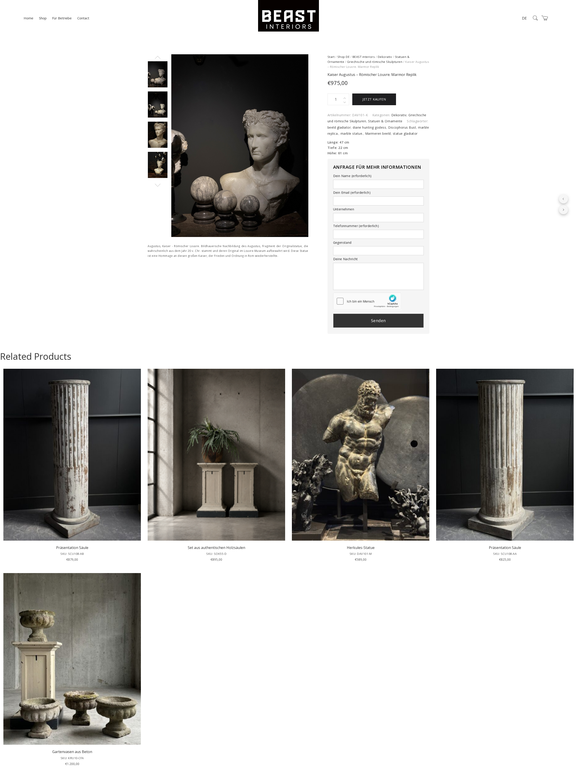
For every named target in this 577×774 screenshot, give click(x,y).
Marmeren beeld (378, 133)
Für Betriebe (62, 18)
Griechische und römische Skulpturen (375, 62)
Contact (83, 18)
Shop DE (343, 57)
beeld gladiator (339, 127)
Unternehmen (343, 209)
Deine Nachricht (345, 259)
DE (524, 18)
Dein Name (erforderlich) (352, 176)
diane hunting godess (369, 127)
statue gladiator (405, 133)
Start (331, 57)
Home (28, 18)
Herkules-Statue (361, 547)
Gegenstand (342, 242)
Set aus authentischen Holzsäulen (216, 547)
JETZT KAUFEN (374, 99)
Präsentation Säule (72, 547)
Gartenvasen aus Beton (72, 751)
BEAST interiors (364, 57)
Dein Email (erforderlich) (352, 192)
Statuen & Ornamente (385, 121)
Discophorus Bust (402, 127)
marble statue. (352, 133)
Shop (43, 18)
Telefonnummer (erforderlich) (356, 226)
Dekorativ (385, 57)
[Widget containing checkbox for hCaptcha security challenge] (367, 301)
